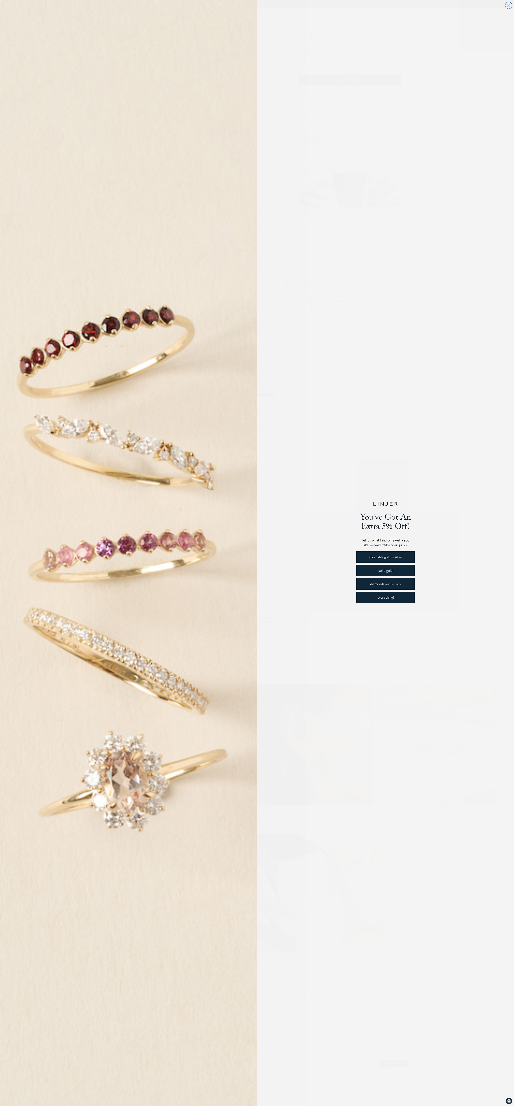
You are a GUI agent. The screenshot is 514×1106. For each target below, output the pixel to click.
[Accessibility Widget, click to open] (509, 1101)
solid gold (385, 570)
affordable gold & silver (385, 556)
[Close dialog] (508, 5)
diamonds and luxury (385, 583)
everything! (385, 597)
